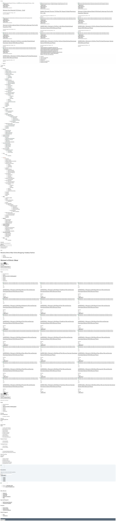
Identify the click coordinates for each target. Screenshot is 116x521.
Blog (4, 497)
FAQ (3, 514)
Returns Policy (6, 508)
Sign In (4, 63)
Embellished (7, 463)
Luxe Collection (50, 54)
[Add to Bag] (3, 286)
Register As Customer (44, 61)
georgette (7, 428)
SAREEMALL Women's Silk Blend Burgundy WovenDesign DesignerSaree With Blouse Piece (95, 370)
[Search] (0, 249)
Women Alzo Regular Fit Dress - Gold (14, 10)
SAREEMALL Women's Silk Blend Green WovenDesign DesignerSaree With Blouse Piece (94, 306)
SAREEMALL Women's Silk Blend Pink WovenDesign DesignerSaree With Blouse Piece (55, 306)
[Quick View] (3, 364)
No (5, 442)
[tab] (58, 242)
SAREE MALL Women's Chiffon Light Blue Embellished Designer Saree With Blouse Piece (56, 27)
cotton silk (7, 427)
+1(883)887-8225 (9, 485)
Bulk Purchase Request (7, 502)
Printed (6, 460)
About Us (5, 493)
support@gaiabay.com (9, 486)
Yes (5, 440)
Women (4, 256)
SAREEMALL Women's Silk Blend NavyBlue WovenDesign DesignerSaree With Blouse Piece (20, 354)
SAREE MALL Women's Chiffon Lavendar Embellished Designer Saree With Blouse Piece (19, 42)
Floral (6, 458)
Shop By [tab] (2, 413)
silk (5, 431)
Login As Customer (44, 57)
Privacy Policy (5, 507)
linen (5, 430)
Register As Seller (44, 62)
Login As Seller (43, 58)
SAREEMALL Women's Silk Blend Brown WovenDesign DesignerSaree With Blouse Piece (19, 290)
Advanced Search (3, 246)
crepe (6, 433)
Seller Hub (5, 495)
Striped (5, 459)
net (5, 434)
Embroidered (7, 462)
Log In (42, 56)
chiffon (6, 432)
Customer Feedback (7, 503)
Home (4, 255)
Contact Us (5, 515)
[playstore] (0, 488)
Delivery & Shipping (6, 496)
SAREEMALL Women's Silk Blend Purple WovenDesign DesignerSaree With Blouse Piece (56, 338)
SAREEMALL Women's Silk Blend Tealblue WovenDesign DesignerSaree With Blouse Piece (57, 290)
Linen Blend (7, 437)
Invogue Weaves (8, 451)
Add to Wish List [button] (6, 5)
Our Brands (5, 494)
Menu (1, 66)
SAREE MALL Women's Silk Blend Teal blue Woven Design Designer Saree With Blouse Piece (57, 385)
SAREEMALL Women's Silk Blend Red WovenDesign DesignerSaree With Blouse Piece (93, 322)
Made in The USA (43, 54)
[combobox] (6, 245)
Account (2, 242)
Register (42, 59)
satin (6, 435)
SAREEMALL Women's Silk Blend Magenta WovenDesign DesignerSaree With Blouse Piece (19, 306)
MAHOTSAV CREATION (9, 452)
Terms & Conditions (7, 510)
